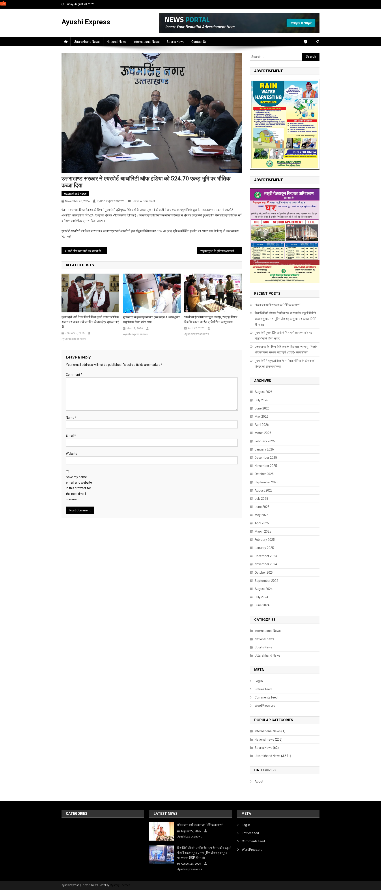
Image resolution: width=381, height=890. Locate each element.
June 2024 (262, 605)
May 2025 (261, 515)
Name (71, 417)
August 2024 (264, 589)
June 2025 (262, 507)
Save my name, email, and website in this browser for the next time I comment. (79, 488)
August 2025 (264, 490)
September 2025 (266, 482)
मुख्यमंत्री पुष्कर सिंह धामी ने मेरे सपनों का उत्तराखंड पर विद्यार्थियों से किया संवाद (283, 335)
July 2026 (261, 400)
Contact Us (199, 41)
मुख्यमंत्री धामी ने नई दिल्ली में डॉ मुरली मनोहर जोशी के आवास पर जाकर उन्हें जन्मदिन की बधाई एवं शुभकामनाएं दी (90, 322)
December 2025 (266, 457)
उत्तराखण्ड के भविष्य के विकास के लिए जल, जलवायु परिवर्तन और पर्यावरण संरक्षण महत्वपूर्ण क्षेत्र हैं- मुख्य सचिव (286, 349)
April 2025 (262, 523)
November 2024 (266, 564)
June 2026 (262, 408)
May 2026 (261, 416)
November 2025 (266, 466)
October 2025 (264, 474)
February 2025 (265, 539)
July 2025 (261, 498)
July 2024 (261, 597)
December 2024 (266, 556)
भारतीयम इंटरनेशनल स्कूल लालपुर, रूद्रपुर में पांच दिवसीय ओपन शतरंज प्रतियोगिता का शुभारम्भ (210, 319)
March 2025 (263, 531)
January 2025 (264, 548)
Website (71, 453)
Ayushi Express (86, 22)
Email (71, 435)
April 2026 (262, 424)
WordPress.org (265, 705)
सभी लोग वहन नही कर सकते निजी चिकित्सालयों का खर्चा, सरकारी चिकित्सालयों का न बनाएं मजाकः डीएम (87, 251)
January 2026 (264, 449)
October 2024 (264, 572)
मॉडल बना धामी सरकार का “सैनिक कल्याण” (278, 305)
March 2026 (263, 433)
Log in (259, 681)
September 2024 (266, 580)
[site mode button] (307, 41)
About (259, 781)
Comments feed (266, 697)
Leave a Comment (143, 201)
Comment (74, 374)
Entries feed (263, 689)
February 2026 (265, 441)
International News (147, 41)
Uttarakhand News (87, 41)
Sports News (175, 41)
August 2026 (264, 392)
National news (117, 41)
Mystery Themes (120, 885)
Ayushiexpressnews (111, 201)
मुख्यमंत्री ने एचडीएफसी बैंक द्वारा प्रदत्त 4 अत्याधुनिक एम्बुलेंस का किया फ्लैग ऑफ (151, 319)
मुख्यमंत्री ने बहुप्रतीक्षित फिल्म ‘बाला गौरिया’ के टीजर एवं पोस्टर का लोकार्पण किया (284, 363)
